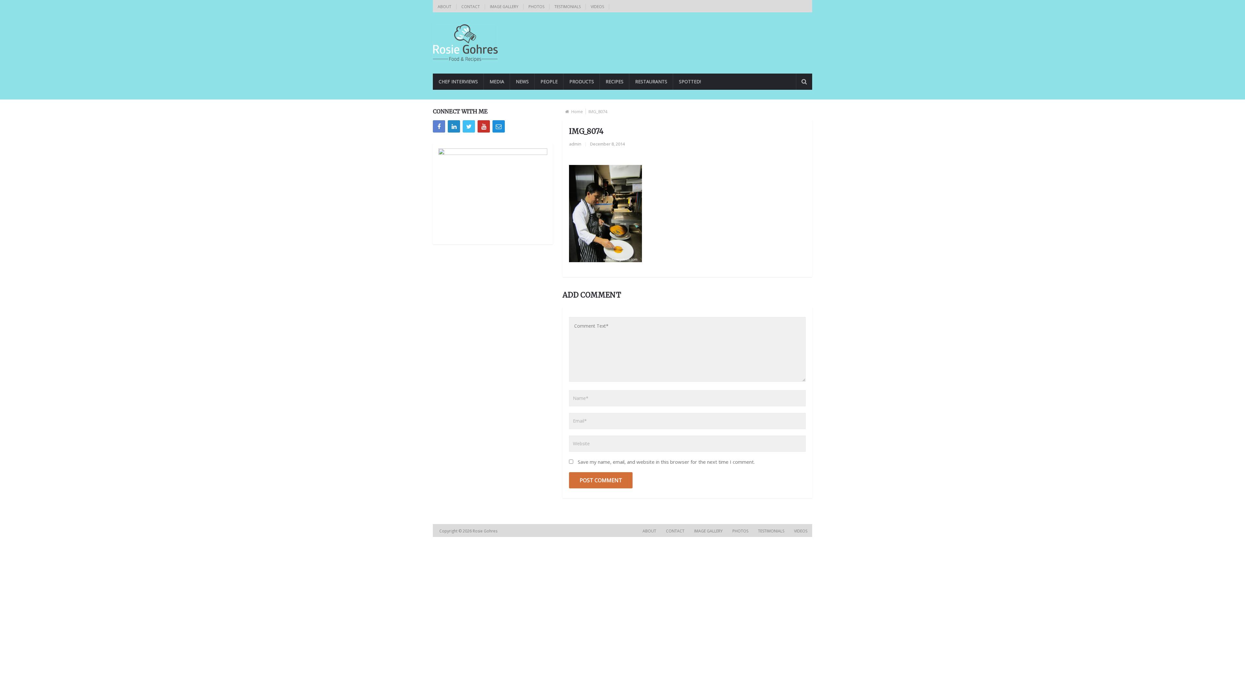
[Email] (498, 126)
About (444, 6)
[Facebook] (439, 126)
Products (581, 81)
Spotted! (690, 81)
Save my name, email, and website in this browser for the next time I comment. (666, 462)
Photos (536, 6)
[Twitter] (469, 126)
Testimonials (567, 6)
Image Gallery (504, 6)
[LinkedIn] (454, 126)
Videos (597, 6)
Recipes (614, 81)
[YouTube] (484, 126)
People (549, 81)
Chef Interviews (458, 81)
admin (575, 144)
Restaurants (651, 81)
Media (497, 81)
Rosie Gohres (485, 531)
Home (577, 111)
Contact (470, 6)
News (522, 81)
